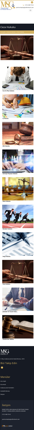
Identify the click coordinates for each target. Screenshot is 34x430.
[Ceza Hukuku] (17, 47)
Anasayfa (3, 32)
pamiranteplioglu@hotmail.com (25, 7)
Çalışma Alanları (11, 32)
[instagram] (32, 2)
